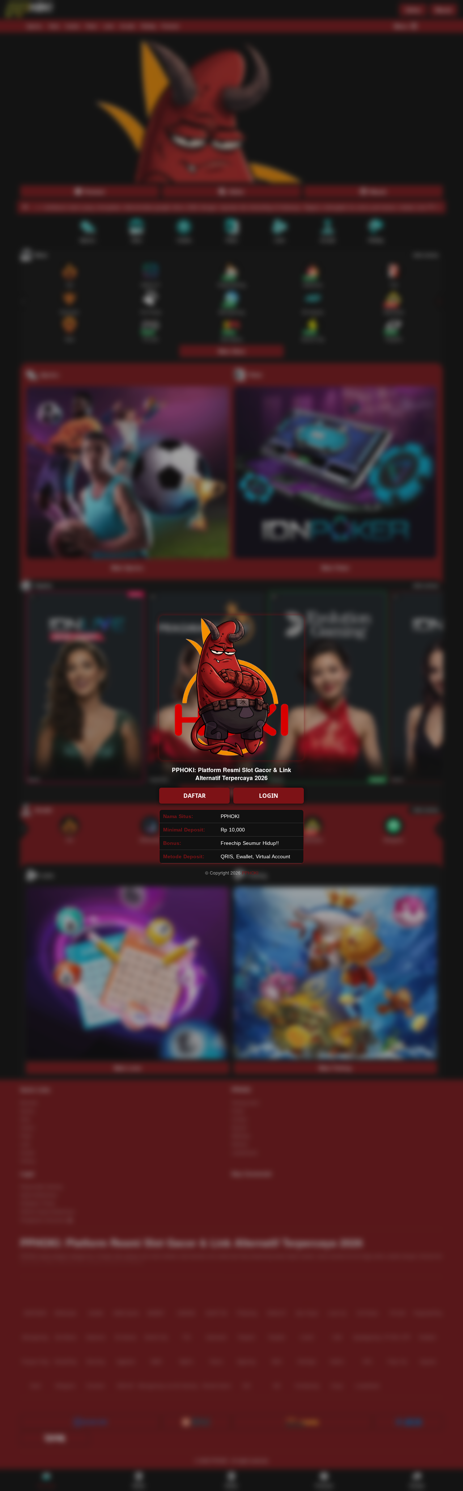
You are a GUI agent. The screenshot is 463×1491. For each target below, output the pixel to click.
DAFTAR (194, 796)
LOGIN (268, 796)
